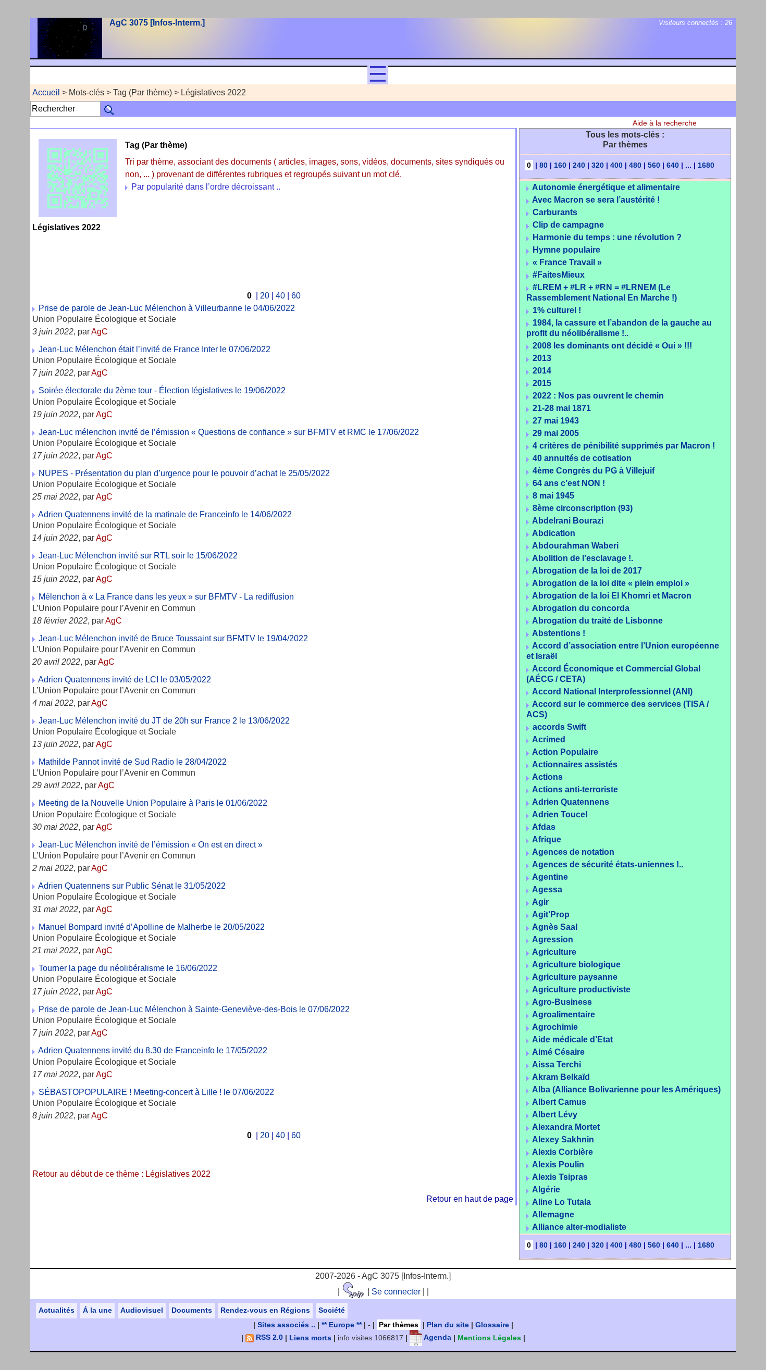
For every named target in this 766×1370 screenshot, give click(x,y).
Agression (552, 939)
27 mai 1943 (556, 420)
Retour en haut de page (469, 1198)
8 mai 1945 (553, 495)
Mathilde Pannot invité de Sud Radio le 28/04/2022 (133, 761)
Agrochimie (555, 1027)
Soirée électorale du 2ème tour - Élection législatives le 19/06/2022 (162, 390)
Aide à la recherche (665, 123)
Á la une (97, 1310)
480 (635, 165)
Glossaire (492, 1325)
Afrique (546, 839)
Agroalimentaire (563, 1014)
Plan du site (448, 1325)
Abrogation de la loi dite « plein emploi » (610, 583)
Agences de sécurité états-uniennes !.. (607, 864)
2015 (542, 383)
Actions (547, 777)
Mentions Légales (489, 1337)
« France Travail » (567, 262)
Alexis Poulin (558, 1164)
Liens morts (310, 1337)
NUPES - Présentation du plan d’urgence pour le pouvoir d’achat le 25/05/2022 (184, 473)
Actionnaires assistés (574, 764)
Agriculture (554, 952)
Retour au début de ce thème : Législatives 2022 (121, 1173)
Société (331, 1310)
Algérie (546, 1189)
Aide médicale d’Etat (572, 1039)
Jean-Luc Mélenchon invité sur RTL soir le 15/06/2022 (138, 555)
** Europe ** (342, 1325)
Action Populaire (565, 752)
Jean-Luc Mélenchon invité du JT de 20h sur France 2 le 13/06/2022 (164, 720)
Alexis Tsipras (560, 1177)
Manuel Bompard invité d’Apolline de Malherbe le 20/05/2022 (152, 927)
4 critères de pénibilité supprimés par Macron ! (624, 445)
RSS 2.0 (268, 1337)
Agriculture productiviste (581, 989)
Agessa (547, 889)
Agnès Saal (554, 927)
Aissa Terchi (556, 1064)
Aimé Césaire (558, 1052)
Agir (540, 902)
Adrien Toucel (559, 814)
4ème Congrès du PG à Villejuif (593, 470)
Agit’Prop (551, 914)
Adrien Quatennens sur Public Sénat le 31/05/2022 (132, 885)
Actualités (57, 1310)
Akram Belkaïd (561, 1077)
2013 (542, 358)
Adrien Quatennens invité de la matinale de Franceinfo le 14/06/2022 (165, 514)
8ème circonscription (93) (583, 508)
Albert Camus (559, 1102)
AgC (99, 331)
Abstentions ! (558, 633)
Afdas (543, 827)
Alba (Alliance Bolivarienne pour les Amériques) (626, 1089)
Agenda (436, 1337)
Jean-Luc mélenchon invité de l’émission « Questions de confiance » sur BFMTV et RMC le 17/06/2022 (229, 432)
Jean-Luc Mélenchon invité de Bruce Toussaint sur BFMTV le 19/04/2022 (173, 638)
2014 (542, 370)
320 (597, 165)
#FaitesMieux (559, 274)
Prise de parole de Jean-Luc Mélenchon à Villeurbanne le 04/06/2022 (167, 308)
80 (543, 165)
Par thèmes (398, 1325)
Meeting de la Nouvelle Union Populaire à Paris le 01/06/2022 (153, 803)
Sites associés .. (286, 1325)
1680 (706, 165)
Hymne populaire (566, 249)
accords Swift (559, 727)
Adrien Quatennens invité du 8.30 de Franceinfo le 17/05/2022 (152, 1050)
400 (616, 165)
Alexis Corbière (562, 1152)
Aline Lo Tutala (561, 1202)
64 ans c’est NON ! (569, 483)
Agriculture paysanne (574, 977)
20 (264, 295)
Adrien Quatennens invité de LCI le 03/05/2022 (124, 679)
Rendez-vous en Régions (265, 1310)
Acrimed (548, 739)
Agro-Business (562, 1002)
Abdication (553, 533)
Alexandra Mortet (566, 1127)
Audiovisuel (141, 1310)
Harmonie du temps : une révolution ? (607, 237)
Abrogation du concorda (580, 608)
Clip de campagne (568, 224)
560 (654, 165)
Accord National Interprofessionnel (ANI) (612, 691)
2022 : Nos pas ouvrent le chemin (598, 395)
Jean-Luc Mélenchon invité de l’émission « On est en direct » (151, 844)
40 (280, 295)
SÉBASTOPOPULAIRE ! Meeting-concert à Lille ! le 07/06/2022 (156, 1092)
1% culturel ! (557, 310)
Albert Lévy (554, 1114)
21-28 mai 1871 (562, 408)
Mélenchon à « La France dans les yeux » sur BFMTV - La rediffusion (166, 596)
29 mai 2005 (556, 433)
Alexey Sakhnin (563, 1139)
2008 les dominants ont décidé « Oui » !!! (612, 345)
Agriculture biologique (576, 964)
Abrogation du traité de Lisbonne (597, 620)
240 (579, 165)
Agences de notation (573, 852)
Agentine (550, 877)
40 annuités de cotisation (582, 458)
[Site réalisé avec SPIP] (353, 1291)
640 (672, 165)
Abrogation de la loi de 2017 (587, 570)
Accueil (46, 92)
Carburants (555, 212)
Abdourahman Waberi (575, 545)
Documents (191, 1310)
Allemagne (553, 1214)
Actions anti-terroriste (575, 789)
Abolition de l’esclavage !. (582, 558)
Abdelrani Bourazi (567, 520)
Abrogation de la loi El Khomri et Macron (611, 595)
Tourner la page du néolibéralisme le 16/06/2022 (128, 968)
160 (560, 165)
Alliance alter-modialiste (579, 1227)
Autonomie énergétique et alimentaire (606, 187)
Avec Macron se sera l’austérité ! (596, 199)
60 (296, 295)
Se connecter (396, 1291)
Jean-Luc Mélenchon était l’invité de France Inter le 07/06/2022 (154, 349)
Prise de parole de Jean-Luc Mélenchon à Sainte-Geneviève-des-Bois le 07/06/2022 (194, 1009)
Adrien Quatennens (570, 802)
